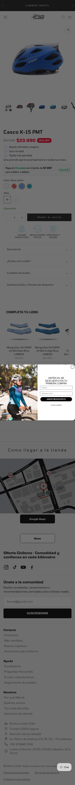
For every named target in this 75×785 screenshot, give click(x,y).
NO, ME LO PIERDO (56, 405)
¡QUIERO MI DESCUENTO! (56, 399)
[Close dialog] (72, 367)
